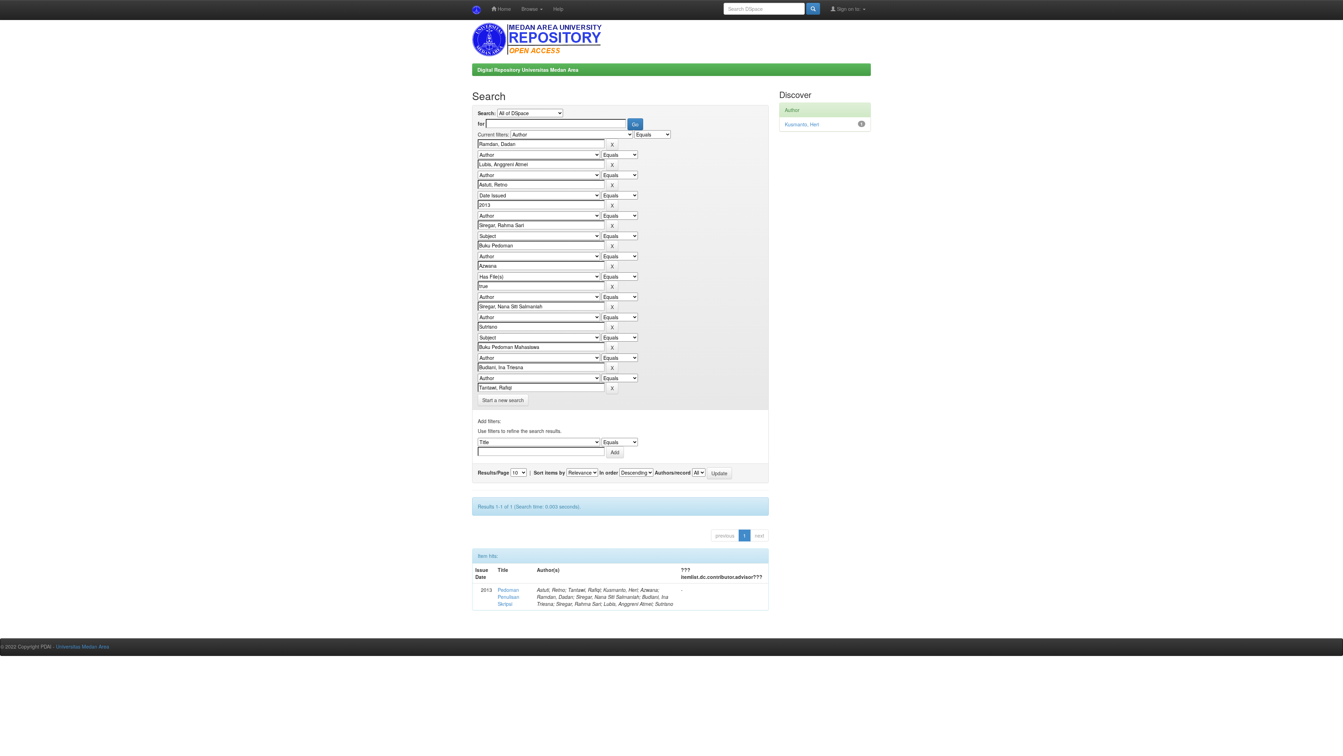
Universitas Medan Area (82, 646)
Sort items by (549, 472)
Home (503, 8)
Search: (487, 113)
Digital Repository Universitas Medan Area (527, 69)
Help (558, 8)
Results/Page (493, 472)
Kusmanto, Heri (802, 124)
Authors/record (673, 472)
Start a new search (503, 400)
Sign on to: (849, 8)
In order (608, 472)
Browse (530, 8)
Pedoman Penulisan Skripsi (508, 596)
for (481, 123)
